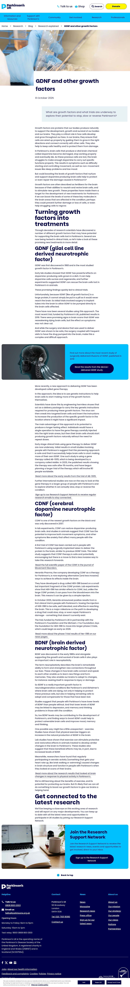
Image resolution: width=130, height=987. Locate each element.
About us (112, 902)
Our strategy (114, 911)
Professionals (118, 17)
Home (5, 26)
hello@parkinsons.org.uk (17, 913)
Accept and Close (114, 982)
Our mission (114, 906)
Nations (112, 924)
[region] (65, 982)
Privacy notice (54, 973)
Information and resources (12, 17)
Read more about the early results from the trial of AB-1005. (65, 476)
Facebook (2, 962)
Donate (116, 6)
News (82, 902)
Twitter (6, 962)
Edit (84, 982)
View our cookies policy (39, 985)
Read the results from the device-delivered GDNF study (92, 368)
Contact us (57, 922)
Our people (113, 915)
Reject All (98, 982)
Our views (113, 919)
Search (98, 6)
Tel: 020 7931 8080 (61, 916)
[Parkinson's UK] (13, 6)
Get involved (75, 17)
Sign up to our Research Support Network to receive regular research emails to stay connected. (65, 496)
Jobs (4, 969)
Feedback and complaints (15, 973)
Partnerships (114, 928)
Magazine (85, 906)
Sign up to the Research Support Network (92, 859)
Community (54, 17)
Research (97, 17)
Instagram (15, 962)
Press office (86, 915)
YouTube (10, 962)
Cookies (34, 973)
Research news (87, 911)
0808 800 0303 (13, 905)
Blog (30, 26)
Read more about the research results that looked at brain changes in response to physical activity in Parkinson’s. (65, 775)
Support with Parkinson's (33, 17)
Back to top (67, 875)
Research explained (48, 26)
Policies (42, 973)
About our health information (22, 969)
